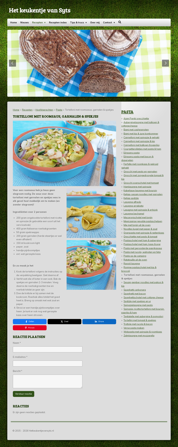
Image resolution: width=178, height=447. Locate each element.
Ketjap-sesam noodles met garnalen (143, 194)
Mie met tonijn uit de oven (137, 225)
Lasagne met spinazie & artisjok (141, 209)
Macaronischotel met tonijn (138, 217)
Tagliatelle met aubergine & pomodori (143, 316)
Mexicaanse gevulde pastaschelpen (143, 221)
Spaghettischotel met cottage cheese (144, 297)
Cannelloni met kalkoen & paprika (141, 145)
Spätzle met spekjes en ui (137, 301)
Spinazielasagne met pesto (138, 305)
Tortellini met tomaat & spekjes (140, 320)
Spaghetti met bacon (135, 293)
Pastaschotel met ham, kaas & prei (142, 244)
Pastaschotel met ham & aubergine (142, 240)
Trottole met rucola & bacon (138, 324)
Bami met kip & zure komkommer (141, 133)
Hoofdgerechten (44, 109)
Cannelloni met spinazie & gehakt (141, 137)
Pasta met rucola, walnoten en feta (142, 252)
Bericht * (17, 371)
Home (16, 109)
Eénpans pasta (132, 152)
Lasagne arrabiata (133, 205)
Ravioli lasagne (132, 263)
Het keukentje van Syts (39, 10)
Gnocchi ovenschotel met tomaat (141, 182)
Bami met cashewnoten (136, 129)
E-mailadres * (20, 357)
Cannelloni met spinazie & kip (139, 141)
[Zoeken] (120, 22)
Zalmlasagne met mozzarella (139, 335)
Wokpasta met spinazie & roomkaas (143, 331)
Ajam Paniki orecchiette (136, 118)
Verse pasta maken (134, 327)
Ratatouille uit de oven (135, 259)
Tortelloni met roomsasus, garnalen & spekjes (89, 109)
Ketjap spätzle (131, 198)
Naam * (17, 342)
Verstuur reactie (23, 393)
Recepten (27, 109)
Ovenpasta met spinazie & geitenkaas (144, 232)
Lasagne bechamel (134, 213)
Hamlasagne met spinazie (137, 186)
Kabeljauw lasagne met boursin (140, 190)
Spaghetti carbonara (135, 289)
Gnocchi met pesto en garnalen (140, 171)
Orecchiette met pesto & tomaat (140, 236)
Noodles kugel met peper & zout (140, 229)
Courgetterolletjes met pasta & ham (142, 148)
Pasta (59, 109)
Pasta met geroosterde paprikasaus (143, 248)
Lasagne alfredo (132, 202)
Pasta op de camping (135, 255)
